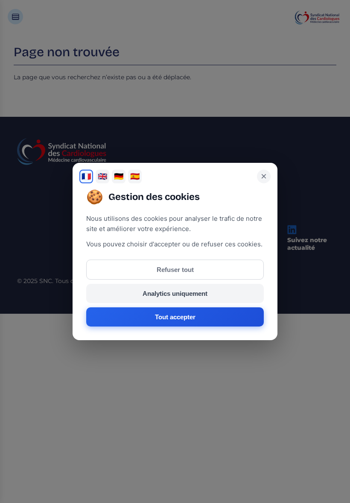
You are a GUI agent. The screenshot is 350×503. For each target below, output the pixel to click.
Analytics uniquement (175, 293)
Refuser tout (175, 269)
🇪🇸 (135, 176)
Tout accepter (175, 317)
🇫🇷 (86, 176)
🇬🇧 (102, 176)
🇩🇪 (118, 176)
